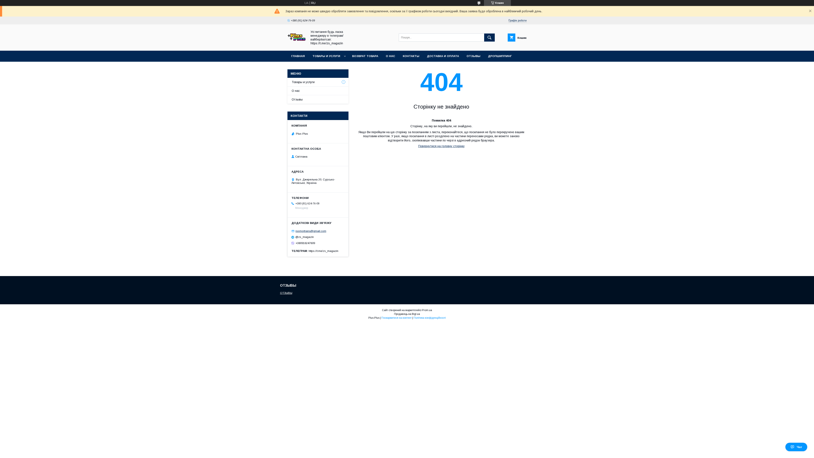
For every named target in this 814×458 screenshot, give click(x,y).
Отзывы (473, 56)
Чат (799, 447)
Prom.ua (427, 310)
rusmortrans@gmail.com (310, 231)
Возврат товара (365, 56)
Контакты (411, 56)
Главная (298, 56)
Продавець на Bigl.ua (407, 314)
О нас (390, 56)
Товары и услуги (326, 56)
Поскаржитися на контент (396, 317)
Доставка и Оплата (443, 56)
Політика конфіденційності (430, 317)
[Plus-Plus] (296, 45)
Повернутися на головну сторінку (441, 146)
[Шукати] (489, 38)
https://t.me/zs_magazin (323, 251)
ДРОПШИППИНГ (500, 56)
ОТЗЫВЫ (286, 293)
